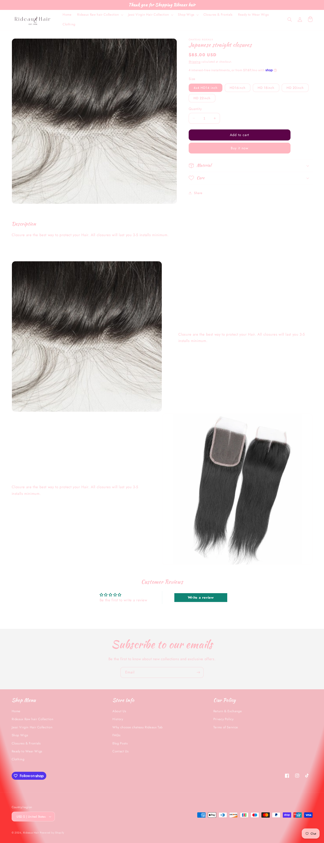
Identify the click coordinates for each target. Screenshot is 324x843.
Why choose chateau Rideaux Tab (137, 727)
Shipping (195, 62)
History (117, 719)
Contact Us (120, 751)
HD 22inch (202, 97)
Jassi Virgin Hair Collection (32, 727)
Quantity (195, 108)
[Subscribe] (198, 672)
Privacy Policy (223, 719)
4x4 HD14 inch (206, 87)
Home (16, 711)
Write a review (201, 597)
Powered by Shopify (52, 832)
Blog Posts (120, 743)
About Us (119, 711)
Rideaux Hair (31, 832)
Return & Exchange (227, 711)
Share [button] (198, 192)
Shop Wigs (20, 735)
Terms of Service (225, 727)
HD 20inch (295, 87)
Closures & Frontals (26, 743)
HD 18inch (266, 87)
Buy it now (240, 147)
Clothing (18, 759)
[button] (99, 15)
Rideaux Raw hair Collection (33, 719)
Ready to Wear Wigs (27, 751)
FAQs (116, 735)
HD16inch (237, 87)
